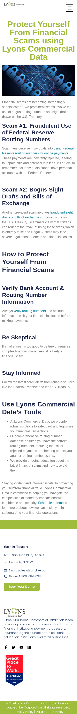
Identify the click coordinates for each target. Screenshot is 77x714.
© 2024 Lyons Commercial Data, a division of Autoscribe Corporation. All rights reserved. (38, 705)
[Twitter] (13, 647)
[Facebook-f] (6, 647)
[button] (69, 8)
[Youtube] (21, 647)
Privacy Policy (23, 712)
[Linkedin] (29, 647)
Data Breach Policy (49, 712)
